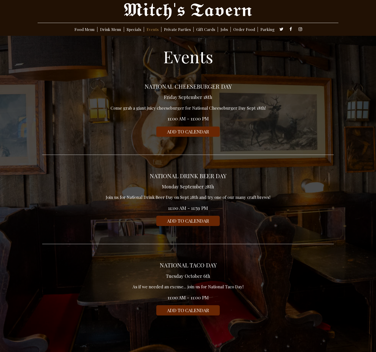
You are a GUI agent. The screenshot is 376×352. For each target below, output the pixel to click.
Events (153, 29)
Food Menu (84, 29)
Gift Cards (205, 29)
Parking (267, 29)
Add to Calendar (188, 132)
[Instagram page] (300, 29)
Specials (134, 29)
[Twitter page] (281, 29)
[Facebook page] (291, 29)
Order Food (244, 29)
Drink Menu (110, 29)
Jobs (224, 29)
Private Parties (177, 29)
